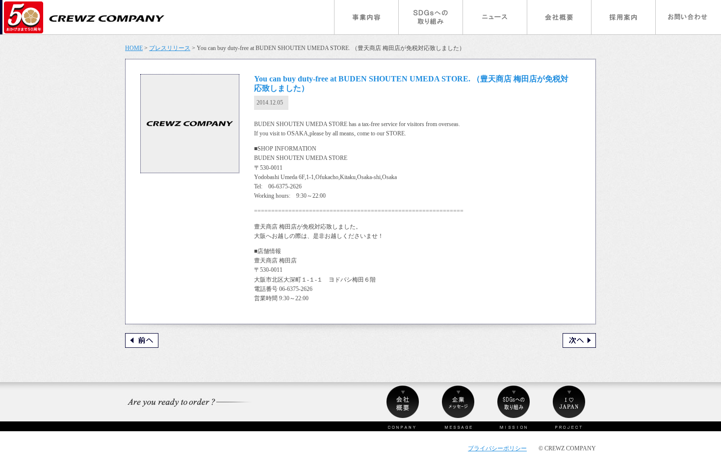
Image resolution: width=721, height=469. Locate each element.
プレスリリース (169, 48)
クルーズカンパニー (85, 17)
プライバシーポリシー (497, 448)
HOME (134, 48)
